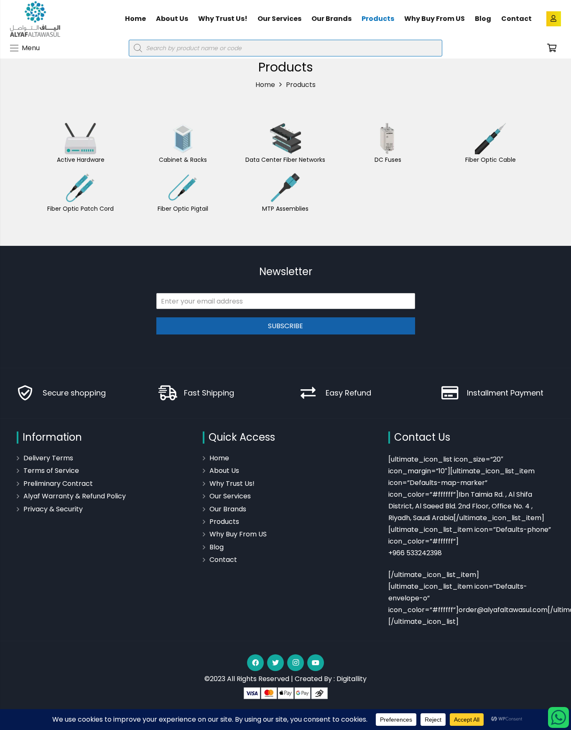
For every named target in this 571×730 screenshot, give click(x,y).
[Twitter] (275, 662)
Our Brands (227, 509)
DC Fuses (388, 160)
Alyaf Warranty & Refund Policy (74, 496)
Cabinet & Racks (183, 160)
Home (219, 458)
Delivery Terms (48, 458)
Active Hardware (81, 160)
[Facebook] (255, 662)
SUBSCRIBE (285, 326)
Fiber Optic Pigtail (183, 208)
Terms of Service (51, 470)
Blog (216, 547)
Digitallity (351, 679)
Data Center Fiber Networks (285, 160)
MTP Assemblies (285, 208)
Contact (223, 559)
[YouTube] (315, 662)
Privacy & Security (53, 509)
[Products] (80, 138)
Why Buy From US (238, 534)
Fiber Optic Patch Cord (80, 208)
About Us (224, 470)
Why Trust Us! (232, 483)
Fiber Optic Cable (490, 160)
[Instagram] (295, 662)
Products (224, 521)
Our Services (230, 496)
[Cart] (552, 48)
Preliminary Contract (58, 483)
